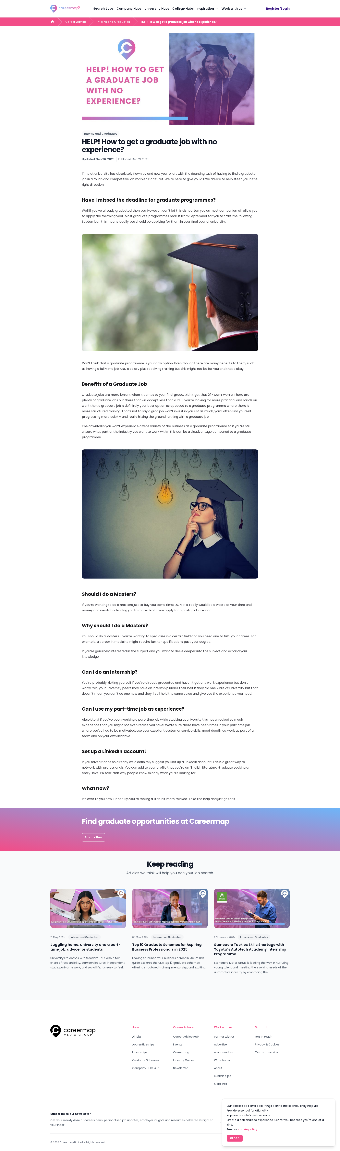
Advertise (220, 1044)
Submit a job (222, 1076)
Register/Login (278, 8)
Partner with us (224, 1037)
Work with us (232, 8)
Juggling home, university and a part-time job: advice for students (85, 947)
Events (177, 1044)
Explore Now (93, 837)
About (218, 1068)
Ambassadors (223, 1052)
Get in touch (263, 1037)
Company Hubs (128, 8)
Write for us (222, 1060)
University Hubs (156, 8)
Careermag (181, 1052)
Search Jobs (103, 8)
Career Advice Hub (186, 1037)
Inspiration (205, 8)
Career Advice (75, 22)
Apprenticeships (143, 1044)
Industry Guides (183, 1060)
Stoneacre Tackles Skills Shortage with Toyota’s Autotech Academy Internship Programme (250, 949)
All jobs (136, 1037)
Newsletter (180, 1068)
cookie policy (247, 1129)
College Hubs (183, 8)
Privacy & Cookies (267, 1044)
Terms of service (266, 1052)
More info (220, 1084)
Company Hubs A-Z (145, 1068)
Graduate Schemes (145, 1060)
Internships (139, 1052)
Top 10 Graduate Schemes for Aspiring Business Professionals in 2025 (167, 947)
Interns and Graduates (113, 22)
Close (234, 1138)
